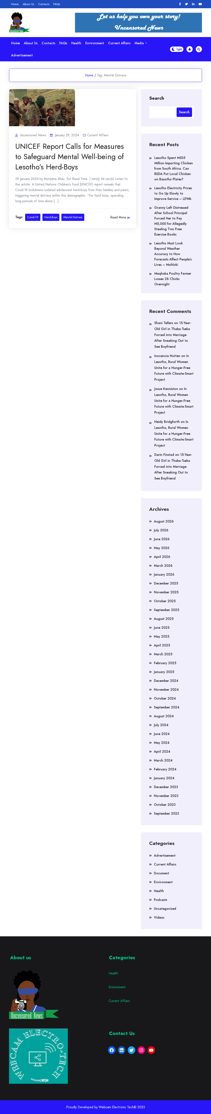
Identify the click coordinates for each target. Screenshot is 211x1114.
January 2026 (164, 574)
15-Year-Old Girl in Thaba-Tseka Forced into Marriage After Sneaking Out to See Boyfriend (172, 335)
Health (76, 43)
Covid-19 (32, 217)
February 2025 (165, 663)
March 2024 (163, 760)
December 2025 (166, 583)
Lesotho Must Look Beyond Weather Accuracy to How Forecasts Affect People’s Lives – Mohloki (173, 254)
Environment (94, 43)
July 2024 (161, 725)
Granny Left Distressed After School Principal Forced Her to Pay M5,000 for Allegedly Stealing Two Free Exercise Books (171, 221)
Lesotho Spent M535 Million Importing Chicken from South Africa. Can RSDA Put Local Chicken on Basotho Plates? (173, 168)
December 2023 (166, 787)
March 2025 (163, 654)
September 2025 (166, 610)
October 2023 (165, 804)
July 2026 (161, 530)
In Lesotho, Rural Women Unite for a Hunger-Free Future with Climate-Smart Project (173, 367)
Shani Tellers (163, 323)
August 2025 (163, 618)
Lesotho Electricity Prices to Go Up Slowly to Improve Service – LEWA (173, 193)
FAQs (56, 4)
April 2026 (162, 556)
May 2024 (161, 742)
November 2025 (166, 592)
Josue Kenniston (166, 388)
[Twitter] (186, 4)
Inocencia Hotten (167, 355)
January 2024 (164, 778)
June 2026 (162, 539)
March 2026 (163, 565)
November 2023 (166, 795)
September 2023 (166, 813)
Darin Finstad (164, 454)
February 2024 (165, 769)
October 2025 (165, 601)
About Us (28, 4)
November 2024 (166, 689)
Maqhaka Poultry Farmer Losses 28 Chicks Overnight (172, 279)
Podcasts (160, 899)
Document (161, 873)
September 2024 (166, 707)
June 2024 (162, 733)
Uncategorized (165, 908)
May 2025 (161, 636)
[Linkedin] (193, 4)
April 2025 (162, 645)
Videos (159, 917)
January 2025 (164, 672)
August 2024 (164, 716)
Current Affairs (119, 43)
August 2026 (164, 521)
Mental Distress (72, 217)
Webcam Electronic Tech (116, 1107)
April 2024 (162, 751)
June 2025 (161, 627)
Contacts (43, 4)
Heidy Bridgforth (167, 421)
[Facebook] (180, 4)
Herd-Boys (51, 217)
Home (15, 4)
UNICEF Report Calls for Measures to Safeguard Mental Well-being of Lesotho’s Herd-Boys (69, 156)
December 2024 (166, 680)
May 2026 (161, 548)
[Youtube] (200, 4)
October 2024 (165, 698)
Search (156, 98)
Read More (118, 217)
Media (139, 43)
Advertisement (22, 55)
